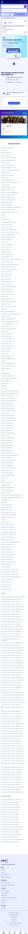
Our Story (3, 869)
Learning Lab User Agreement (14, 912)
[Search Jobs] (25, 6)
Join (21, 1)
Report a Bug (4, 895)
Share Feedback (4, 893)
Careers (2, 872)
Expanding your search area (15, 77)
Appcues (8, 126)
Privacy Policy (14, 918)
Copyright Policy (14, 916)
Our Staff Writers (5, 874)
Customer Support (5, 890)
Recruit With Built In (5, 882)
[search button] (18, 2)
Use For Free (8, 46)
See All (25, 113)
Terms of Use (14, 920)
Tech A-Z (3, 902)
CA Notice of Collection (14, 925)
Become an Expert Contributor (8, 885)
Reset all (10, 82)
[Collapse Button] (25, 32)
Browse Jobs (4, 900)
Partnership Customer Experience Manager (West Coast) (13, 26)
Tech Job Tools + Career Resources (9, 897)
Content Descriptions (6, 877)
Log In (25, 1)
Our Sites (3, 908)
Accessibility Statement (14, 914)
